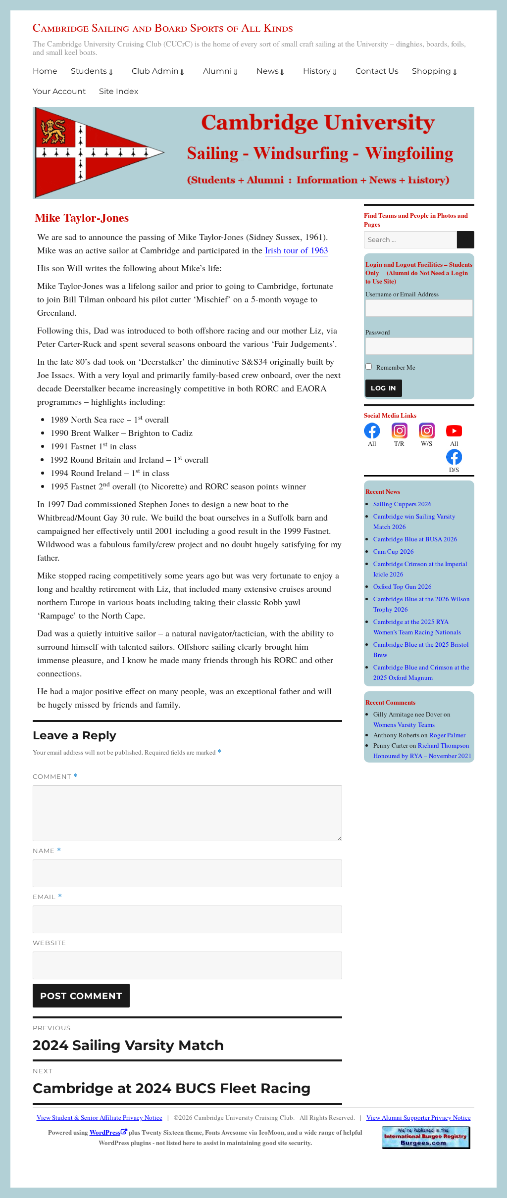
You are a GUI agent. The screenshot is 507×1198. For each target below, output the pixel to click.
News (267, 71)
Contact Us (377, 71)
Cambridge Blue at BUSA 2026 (415, 538)
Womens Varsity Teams (404, 724)
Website (49, 943)
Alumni (217, 71)
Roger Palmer (447, 734)
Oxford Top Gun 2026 (402, 586)
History (317, 71)
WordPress (105, 1132)
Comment (55, 776)
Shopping (431, 71)
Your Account (59, 91)
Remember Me (395, 367)
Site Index (118, 91)
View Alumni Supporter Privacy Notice (418, 1117)
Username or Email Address (402, 293)
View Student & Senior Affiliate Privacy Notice (99, 1117)
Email (47, 897)
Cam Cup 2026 (393, 551)
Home (45, 71)
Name (47, 851)
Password (377, 332)
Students (89, 71)
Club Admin (155, 71)
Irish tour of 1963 (296, 250)
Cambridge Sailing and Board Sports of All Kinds (163, 27)
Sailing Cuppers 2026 (402, 503)
